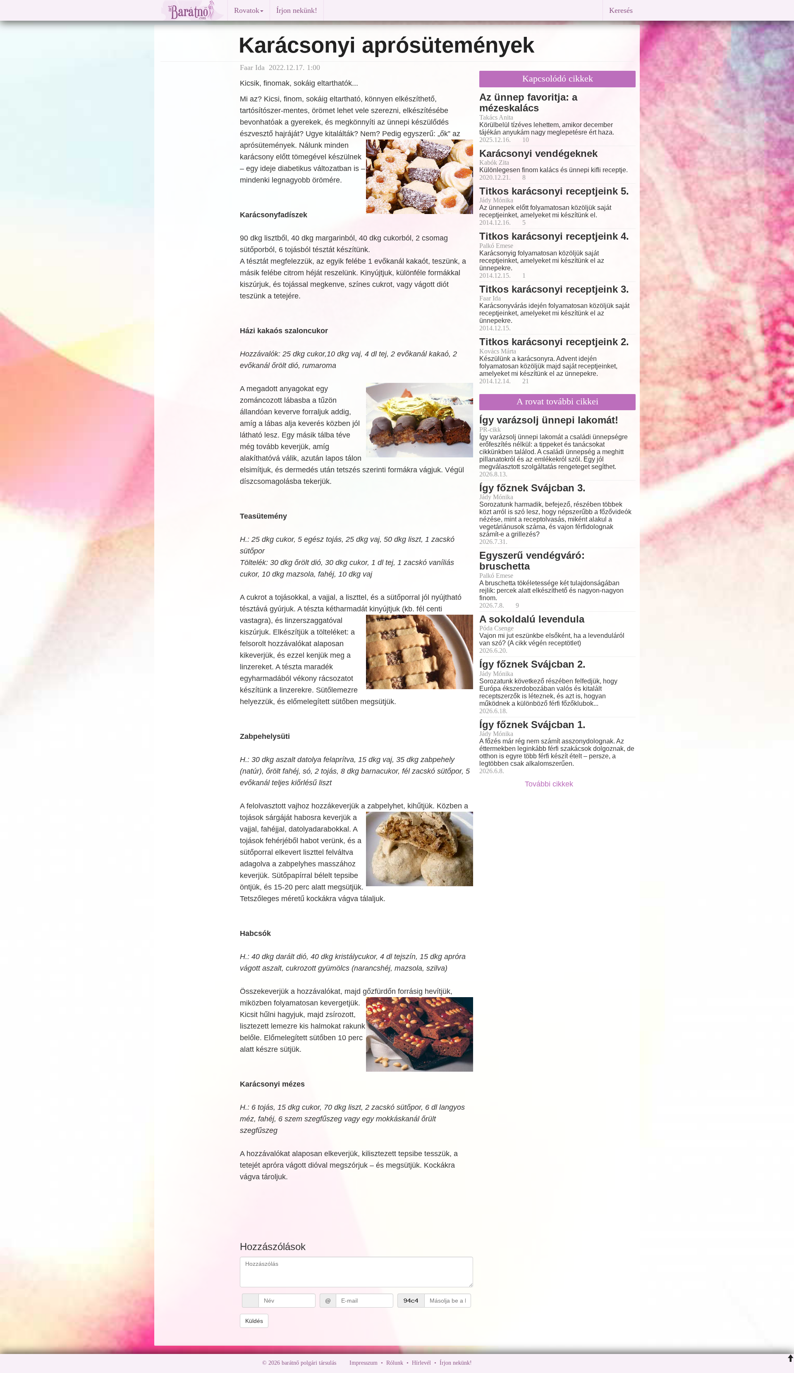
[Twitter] (506, 1363)
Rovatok (246, 10)
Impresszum (363, 1363)
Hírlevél (421, 1363)
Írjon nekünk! (296, 10)
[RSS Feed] (519, 1363)
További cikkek (550, 784)
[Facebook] (480, 1363)
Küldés (254, 1321)
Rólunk (394, 1363)
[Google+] (493, 1363)
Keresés (621, 10)
